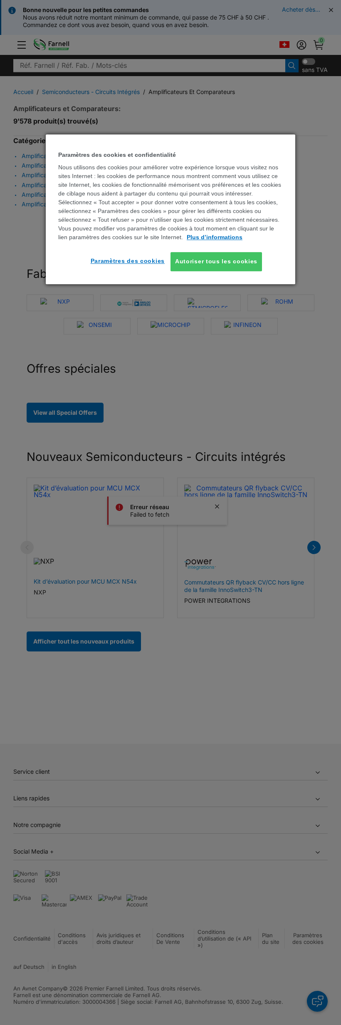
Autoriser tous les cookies (216, 261)
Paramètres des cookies (128, 260)
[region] (170, 209)
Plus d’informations (214, 237)
